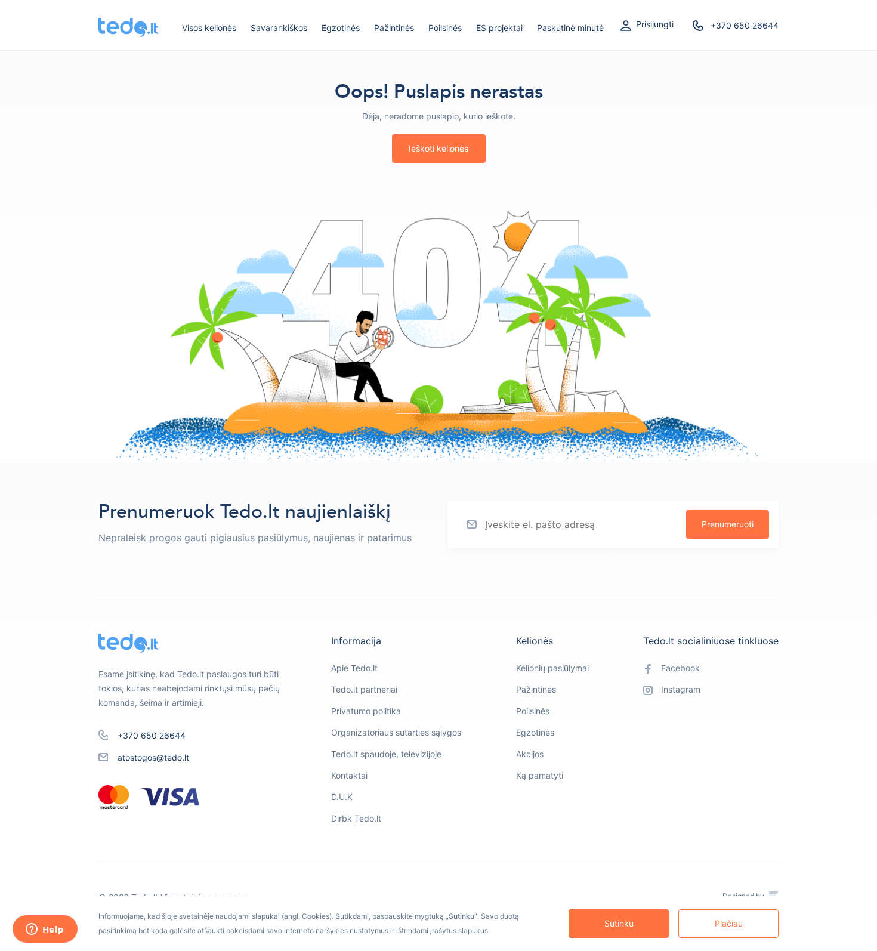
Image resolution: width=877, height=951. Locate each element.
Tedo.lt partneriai (364, 689)
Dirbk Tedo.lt (356, 818)
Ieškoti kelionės (438, 148)
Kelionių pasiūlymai (552, 668)
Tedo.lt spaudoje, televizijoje (386, 754)
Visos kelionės (209, 28)
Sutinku (619, 923)
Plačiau (729, 923)
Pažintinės (394, 28)
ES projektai (499, 28)
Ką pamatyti (539, 775)
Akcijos (530, 754)
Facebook (680, 668)
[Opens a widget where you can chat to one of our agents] (45, 930)
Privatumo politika (366, 711)
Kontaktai (349, 775)
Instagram (680, 689)
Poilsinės (445, 28)
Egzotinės (341, 28)
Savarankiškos (279, 28)
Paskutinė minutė (570, 28)
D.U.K (342, 797)
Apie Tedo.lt (354, 668)
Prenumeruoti (728, 524)
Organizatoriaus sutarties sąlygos (396, 732)
